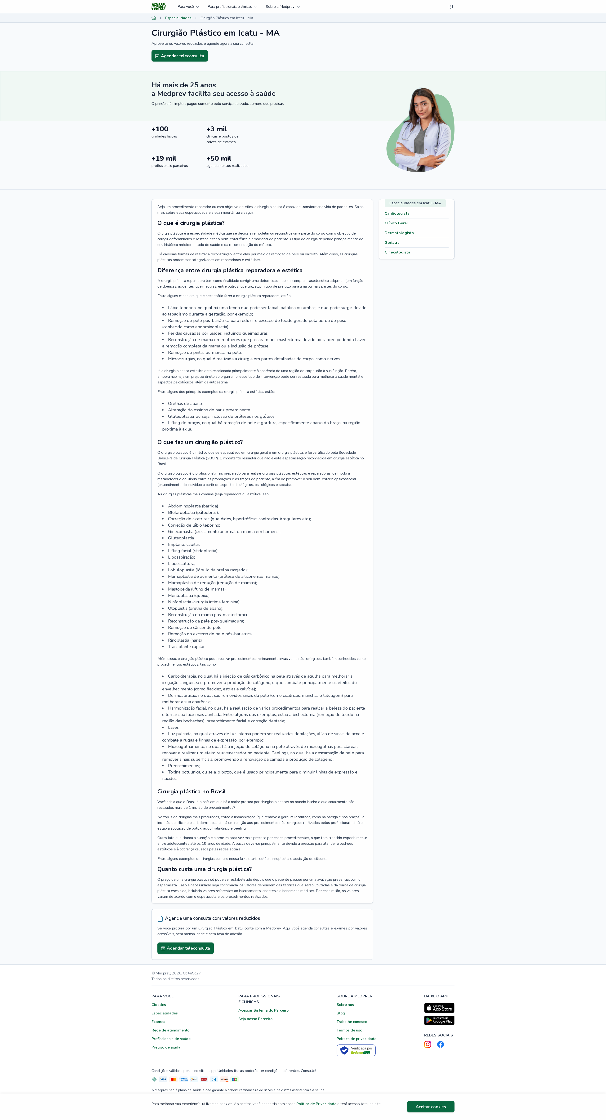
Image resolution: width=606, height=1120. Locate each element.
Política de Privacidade (316, 1104)
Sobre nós (345, 1004)
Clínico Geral (396, 223)
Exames (158, 1021)
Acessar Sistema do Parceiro (263, 1010)
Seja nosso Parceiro (255, 1019)
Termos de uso (349, 1030)
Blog (341, 1013)
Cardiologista (397, 213)
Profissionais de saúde (171, 1038)
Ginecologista (397, 252)
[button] (188, 6)
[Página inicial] (154, 18)
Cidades (159, 1004)
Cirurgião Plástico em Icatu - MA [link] (227, 18)
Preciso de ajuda (166, 1047)
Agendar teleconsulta (182, 56)
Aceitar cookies (431, 1107)
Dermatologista (399, 233)
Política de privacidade (356, 1038)
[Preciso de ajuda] (450, 6)
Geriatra (392, 242)
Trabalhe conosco (352, 1021)
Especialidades (178, 18)
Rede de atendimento (170, 1030)
